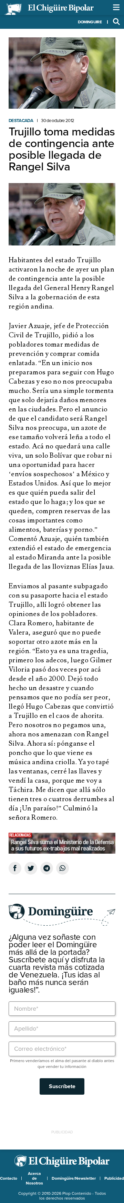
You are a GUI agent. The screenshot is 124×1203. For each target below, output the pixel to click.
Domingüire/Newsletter (74, 1178)
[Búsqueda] (116, 22)
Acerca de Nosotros (34, 1178)
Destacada (21, 120)
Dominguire (90, 22)
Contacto (8, 1178)
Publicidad (114, 1178)
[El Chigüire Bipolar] (49, 9)
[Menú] (116, 7)
